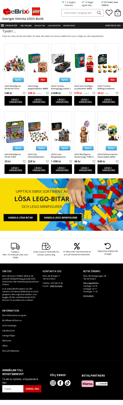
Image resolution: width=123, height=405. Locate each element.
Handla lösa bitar (20, 217)
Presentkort (69, 25)
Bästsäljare (26, 25)
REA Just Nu (40, 25)
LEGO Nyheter (54, 25)
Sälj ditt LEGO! (8, 330)
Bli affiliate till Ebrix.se (12, 320)
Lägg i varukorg (15, 101)
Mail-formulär (56, 286)
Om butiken (88, 295)
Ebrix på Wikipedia (10, 350)
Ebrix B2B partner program (14, 315)
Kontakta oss (113, 25)
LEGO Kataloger (9, 325)
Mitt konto (6, 340)
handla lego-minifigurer (60, 217)
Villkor (5, 345)
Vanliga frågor (8, 335)
